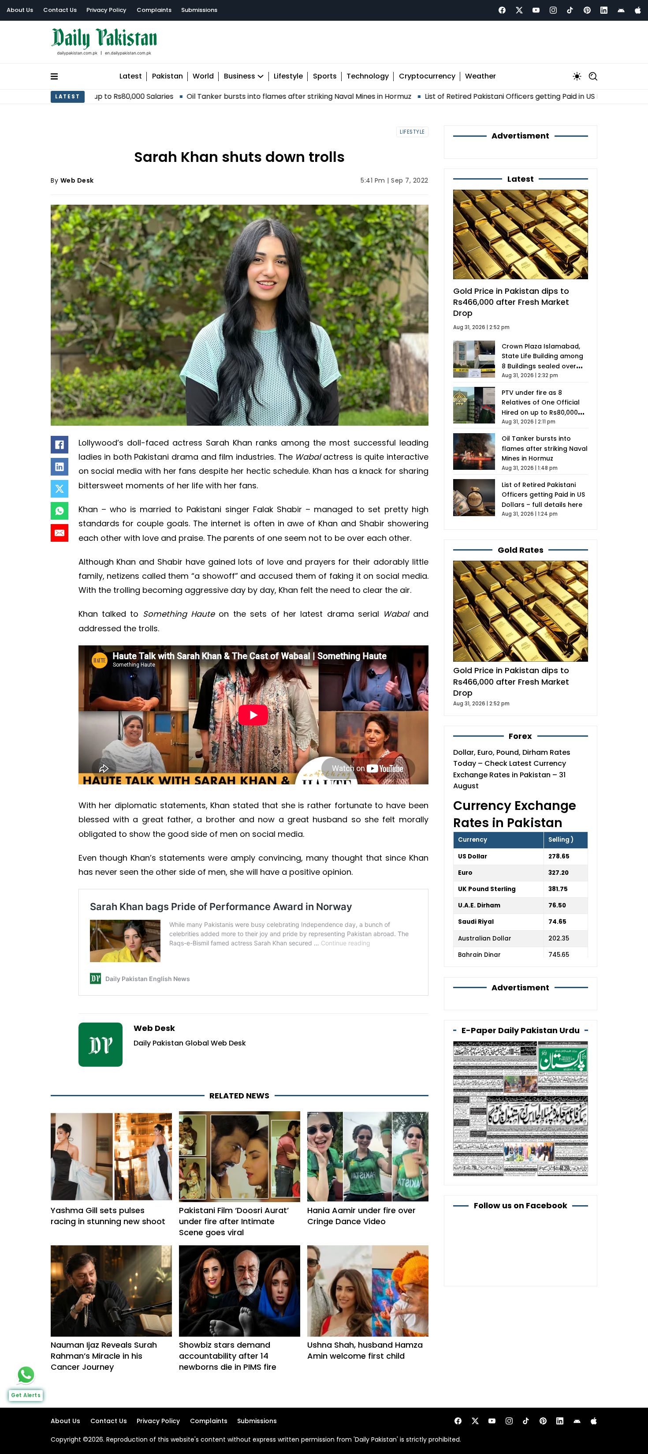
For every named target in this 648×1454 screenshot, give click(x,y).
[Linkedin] (603, 10)
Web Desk (77, 180)
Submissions (199, 10)
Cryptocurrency (427, 76)
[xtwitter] (519, 10)
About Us (20, 10)
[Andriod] (621, 10)
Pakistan (167, 76)
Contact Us (60, 10)
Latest (130, 76)
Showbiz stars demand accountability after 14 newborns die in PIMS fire (227, 1355)
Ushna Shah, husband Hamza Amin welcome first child (365, 1350)
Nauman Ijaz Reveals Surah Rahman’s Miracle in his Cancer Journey (104, 1355)
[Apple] (637, 10)
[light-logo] (106, 42)
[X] (59, 489)
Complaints (154, 10)
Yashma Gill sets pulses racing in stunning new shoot (108, 1216)
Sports (325, 76)
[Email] (59, 533)
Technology (367, 76)
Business (239, 76)
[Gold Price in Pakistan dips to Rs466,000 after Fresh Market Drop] (520, 611)
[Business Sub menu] (260, 76)
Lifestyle (288, 76)
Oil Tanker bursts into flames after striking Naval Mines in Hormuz (226, 96)
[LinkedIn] (59, 467)
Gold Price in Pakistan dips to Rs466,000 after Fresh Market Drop (511, 302)
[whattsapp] (26, 1375)
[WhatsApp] (59, 511)
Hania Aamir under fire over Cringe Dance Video (361, 1216)
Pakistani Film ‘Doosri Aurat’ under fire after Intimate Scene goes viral (234, 1221)
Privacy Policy (106, 10)
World (203, 76)
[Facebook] (502, 10)
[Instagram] (553, 10)
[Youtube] (536, 10)
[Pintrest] (587, 10)
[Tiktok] (570, 10)
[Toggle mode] (577, 76)
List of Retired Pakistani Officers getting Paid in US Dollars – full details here (480, 96)
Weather (480, 76)
